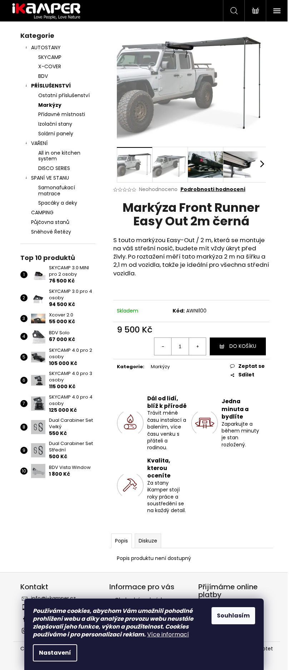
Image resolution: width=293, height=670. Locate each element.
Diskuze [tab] (148, 540)
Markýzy (49, 105)
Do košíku (242, 346)
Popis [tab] (121, 540)
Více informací (168, 634)
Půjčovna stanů (50, 222)
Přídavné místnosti (61, 114)
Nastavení (55, 653)
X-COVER (49, 66)
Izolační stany (55, 124)
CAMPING (42, 212)
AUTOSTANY (46, 47)
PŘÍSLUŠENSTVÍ (51, 85)
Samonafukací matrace (56, 190)
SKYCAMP (49, 57)
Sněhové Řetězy (51, 231)
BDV (43, 76)
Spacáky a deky (57, 202)
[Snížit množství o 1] (163, 346)
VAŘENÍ (39, 143)
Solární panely (55, 133)
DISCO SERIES (54, 168)
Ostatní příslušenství (64, 95)
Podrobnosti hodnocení (212, 189)
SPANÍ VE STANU (50, 177)
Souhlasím (233, 615)
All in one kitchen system (59, 155)
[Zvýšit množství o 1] (197, 346)
